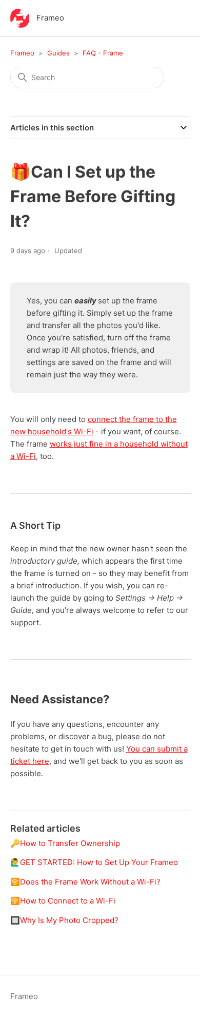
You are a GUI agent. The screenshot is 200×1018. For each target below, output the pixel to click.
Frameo (22, 53)
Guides (58, 53)
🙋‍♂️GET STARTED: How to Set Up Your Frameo (94, 862)
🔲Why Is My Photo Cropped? (64, 920)
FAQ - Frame (103, 53)
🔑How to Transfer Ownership (65, 843)
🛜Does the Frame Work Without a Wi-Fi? (85, 882)
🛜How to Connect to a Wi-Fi (62, 901)
